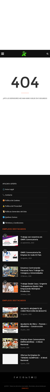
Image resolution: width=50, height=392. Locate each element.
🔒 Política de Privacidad (12, 206)
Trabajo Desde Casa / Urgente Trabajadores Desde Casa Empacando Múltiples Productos (34, 287)
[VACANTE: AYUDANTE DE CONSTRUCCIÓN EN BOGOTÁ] (10, 312)
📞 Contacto (7, 195)
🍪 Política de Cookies (11, 200)
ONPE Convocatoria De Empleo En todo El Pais (31, 253)
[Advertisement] (25, 25)
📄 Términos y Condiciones (13, 223)
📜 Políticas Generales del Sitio (15, 211)
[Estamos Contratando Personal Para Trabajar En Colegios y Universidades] (10, 272)
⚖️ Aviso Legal (8, 189)
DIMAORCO (25, 388)
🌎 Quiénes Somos (10, 217)
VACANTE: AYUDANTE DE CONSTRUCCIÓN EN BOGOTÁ (33, 309)
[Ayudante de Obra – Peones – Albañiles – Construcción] (10, 328)
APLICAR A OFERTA (10, 184)
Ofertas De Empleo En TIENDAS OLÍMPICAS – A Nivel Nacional (34, 357)
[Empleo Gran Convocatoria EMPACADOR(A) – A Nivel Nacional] (10, 343)
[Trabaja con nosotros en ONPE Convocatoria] (10, 241)
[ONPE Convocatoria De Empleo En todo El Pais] (10, 256)
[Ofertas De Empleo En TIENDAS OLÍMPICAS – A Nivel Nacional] (10, 359)
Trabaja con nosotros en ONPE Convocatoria (31, 238)
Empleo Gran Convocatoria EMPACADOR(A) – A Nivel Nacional (33, 341)
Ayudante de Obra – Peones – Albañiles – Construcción (34, 325)
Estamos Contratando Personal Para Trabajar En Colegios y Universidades (32, 270)
